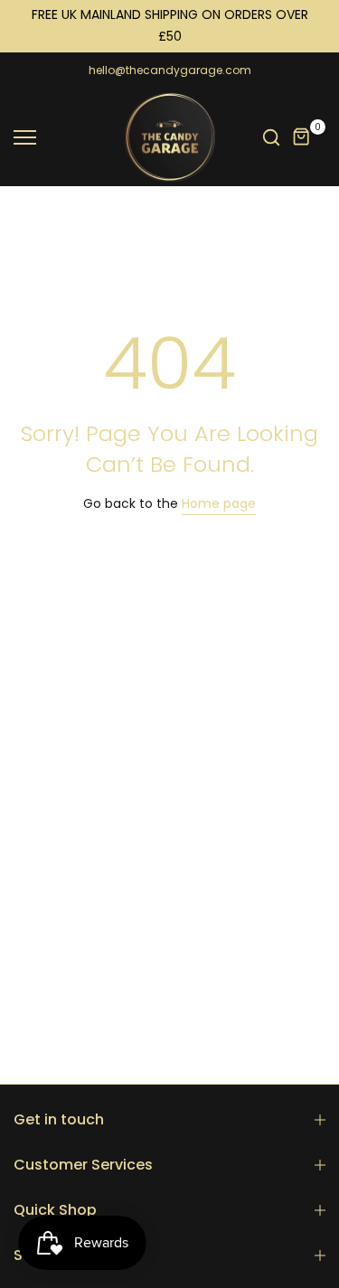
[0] (302, 137)
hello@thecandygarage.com (170, 70)
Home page (219, 503)
